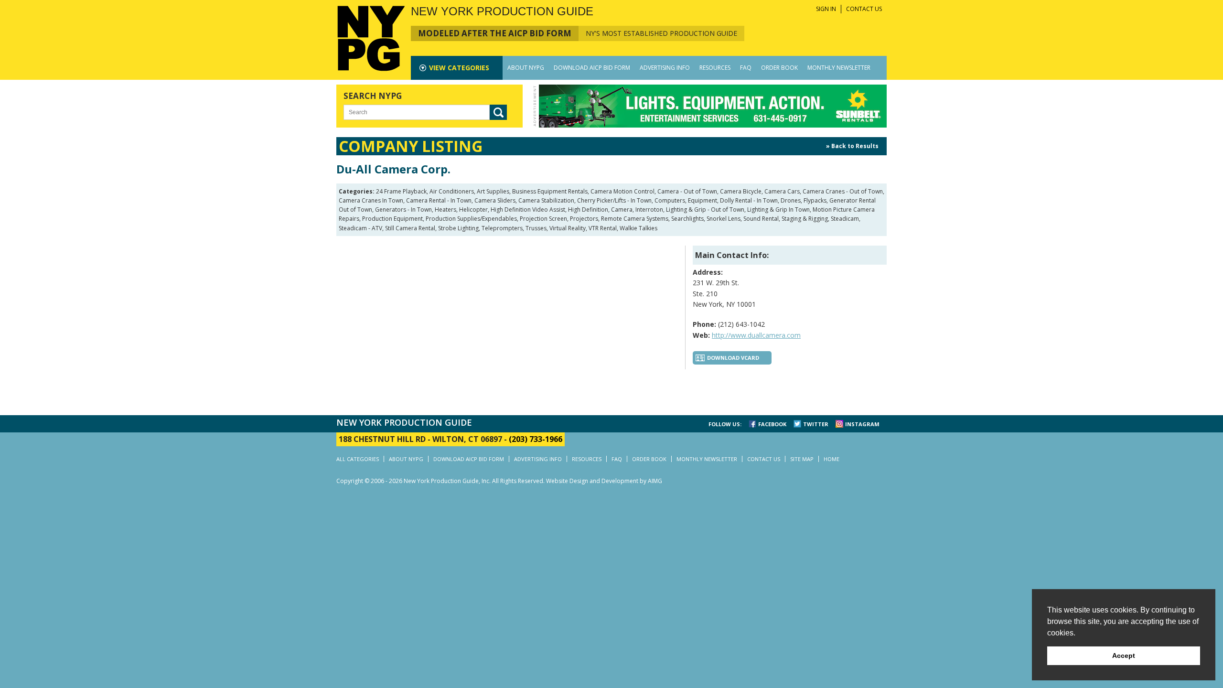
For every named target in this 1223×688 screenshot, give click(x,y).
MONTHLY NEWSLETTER (838, 68)
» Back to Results (852, 146)
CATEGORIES (459, 67)
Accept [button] (1123, 655)
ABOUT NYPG (525, 68)
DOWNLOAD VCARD (733, 357)
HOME (831, 458)
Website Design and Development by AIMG (604, 481)
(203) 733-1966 (535, 439)
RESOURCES (714, 68)
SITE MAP (802, 458)
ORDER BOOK (779, 68)
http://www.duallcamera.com (756, 335)
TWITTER (815, 424)
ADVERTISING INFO (665, 68)
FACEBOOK (772, 424)
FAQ (745, 68)
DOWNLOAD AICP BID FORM (592, 68)
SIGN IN (826, 9)
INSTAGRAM (862, 424)
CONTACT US (864, 9)
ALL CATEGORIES (357, 458)
